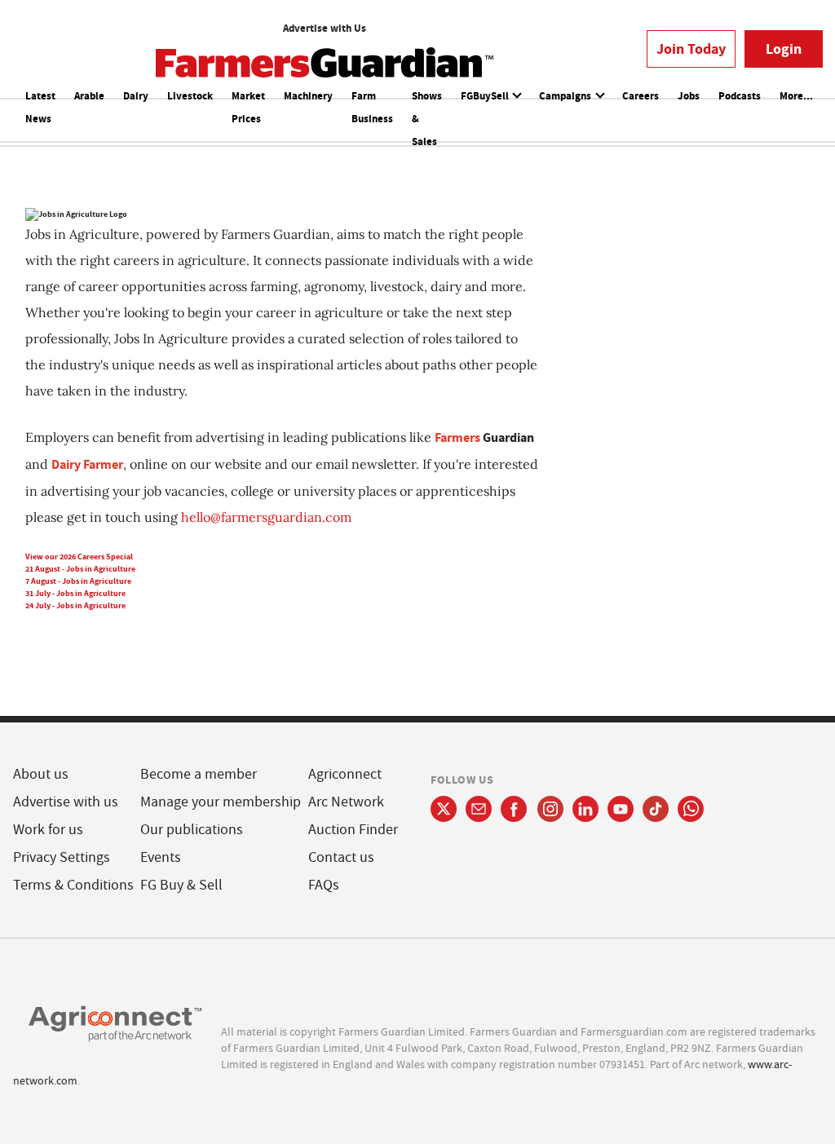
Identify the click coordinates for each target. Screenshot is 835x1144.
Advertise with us (65, 802)
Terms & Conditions (73, 885)
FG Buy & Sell (181, 885)
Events (160, 857)
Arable (89, 96)
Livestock (190, 96)
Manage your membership (220, 802)
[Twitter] (444, 809)
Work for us (48, 829)
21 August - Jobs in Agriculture (80, 568)
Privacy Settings (61, 857)
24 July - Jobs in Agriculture (75, 605)
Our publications (191, 829)
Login (784, 49)
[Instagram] (550, 809)
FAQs (323, 885)
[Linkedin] (585, 809)
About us (40, 774)
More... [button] (796, 96)
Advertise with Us (324, 28)
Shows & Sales (427, 118)
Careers (640, 96)
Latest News (40, 107)
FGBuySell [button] (486, 96)
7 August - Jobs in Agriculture (78, 581)
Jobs (689, 96)
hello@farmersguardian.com (266, 517)
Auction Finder (353, 829)
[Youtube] (620, 809)
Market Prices (248, 107)
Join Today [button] (691, 49)
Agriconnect (345, 774)
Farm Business (372, 107)
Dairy (135, 96)
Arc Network (346, 802)
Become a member (198, 774)
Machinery (308, 96)
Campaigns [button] (566, 96)
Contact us (341, 857)
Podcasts (739, 96)
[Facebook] (514, 809)
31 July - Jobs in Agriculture (75, 593)
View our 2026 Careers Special (79, 556)
